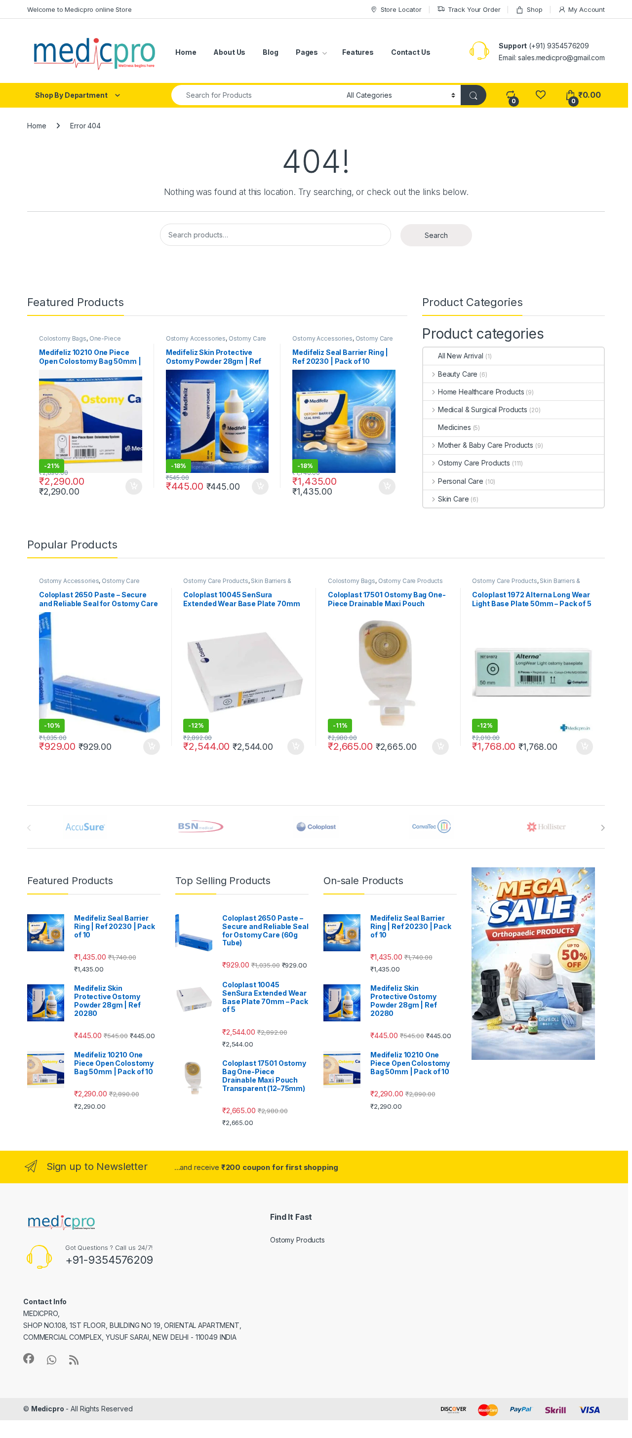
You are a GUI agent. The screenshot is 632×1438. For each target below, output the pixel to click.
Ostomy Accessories (196, 338)
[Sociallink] (28, 1358)
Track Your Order (474, 9)
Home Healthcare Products (481, 392)
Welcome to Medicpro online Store (79, 9)
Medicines (454, 427)
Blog (270, 52)
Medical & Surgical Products (482, 409)
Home (185, 52)
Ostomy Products (297, 1240)
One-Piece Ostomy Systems (80, 342)
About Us (229, 52)
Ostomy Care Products (474, 463)
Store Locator (401, 9)
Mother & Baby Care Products (485, 445)
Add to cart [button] (133, 486)
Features (358, 52)
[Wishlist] (540, 95)
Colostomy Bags (62, 338)
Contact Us (411, 52)
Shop (534, 9)
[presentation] (602, 827)
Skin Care (453, 499)
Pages (307, 52)
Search (436, 235)
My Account (586, 9)
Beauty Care (457, 374)
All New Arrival (460, 355)
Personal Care (460, 481)
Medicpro (47, 1408)
